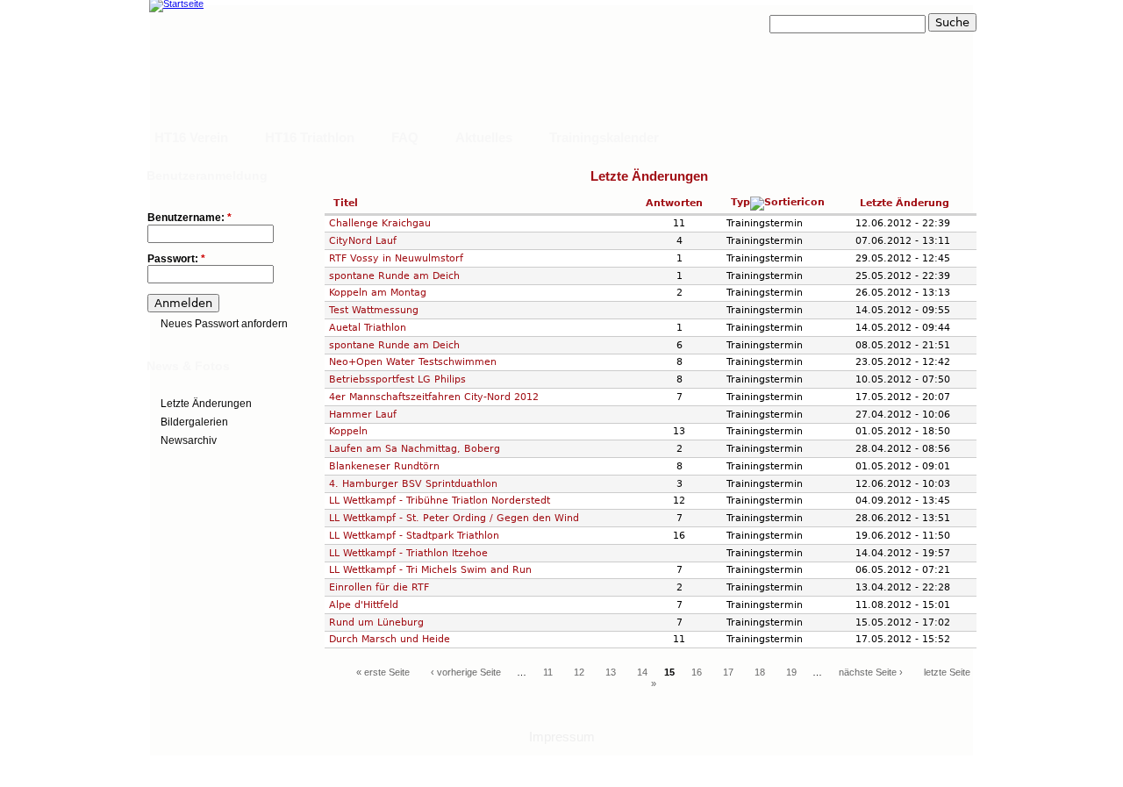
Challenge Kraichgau (380, 223)
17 (728, 672)
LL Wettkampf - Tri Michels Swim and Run (430, 569)
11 (548, 672)
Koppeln (348, 431)
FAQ (404, 137)
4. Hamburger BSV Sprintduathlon (413, 483)
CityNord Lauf (363, 240)
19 (791, 672)
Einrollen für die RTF (379, 587)
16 (696, 672)
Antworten (674, 202)
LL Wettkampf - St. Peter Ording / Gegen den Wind (454, 517)
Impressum (562, 736)
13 (610, 672)
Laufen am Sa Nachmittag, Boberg (414, 448)
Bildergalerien (194, 422)
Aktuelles (483, 137)
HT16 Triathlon (309, 137)
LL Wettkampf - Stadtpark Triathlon (414, 535)
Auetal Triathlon (367, 327)
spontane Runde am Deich (394, 275)
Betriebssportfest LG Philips (397, 379)
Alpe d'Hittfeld (363, 604)
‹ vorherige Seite (466, 672)
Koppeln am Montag (377, 292)
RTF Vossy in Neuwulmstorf (396, 258)
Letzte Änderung (904, 202)
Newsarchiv (189, 440)
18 (760, 672)
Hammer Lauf (363, 414)
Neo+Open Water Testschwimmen (413, 361)
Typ (740, 202)
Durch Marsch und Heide (389, 638)
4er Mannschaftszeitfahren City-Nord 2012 (434, 396)
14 (642, 672)
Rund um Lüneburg (376, 622)
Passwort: (176, 259)
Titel (345, 202)
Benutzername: (189, 218)
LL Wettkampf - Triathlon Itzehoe (408, 552)
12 (579, 672)
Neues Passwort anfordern (224, 324)
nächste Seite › (871, 672)
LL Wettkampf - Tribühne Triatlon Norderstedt (439, 500)
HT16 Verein (191, 137)
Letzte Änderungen (206, 403)
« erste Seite (383, 672)
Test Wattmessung (373, 309)
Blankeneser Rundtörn (384, 466)
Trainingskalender (604, 137)
